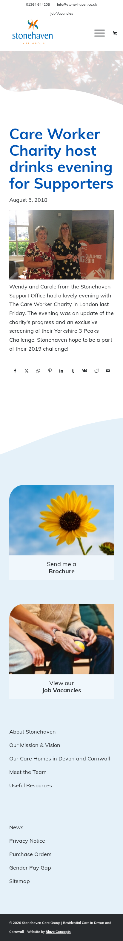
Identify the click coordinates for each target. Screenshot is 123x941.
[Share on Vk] (84, 371)
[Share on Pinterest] (50, 371)
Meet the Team (28, 772)
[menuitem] (104, 33)
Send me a (61, 567)
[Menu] (99, 33)
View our (61, 686)
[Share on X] (27, 371)
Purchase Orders (30, 854)
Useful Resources (30, 785)
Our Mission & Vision (34, 745)
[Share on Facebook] (15, 371)
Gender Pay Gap (30, 867)
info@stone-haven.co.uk (77, 4)
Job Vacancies (61, 13)
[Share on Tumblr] (73, 371)
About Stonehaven (32, 731)
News (16, 827)
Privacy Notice (27, 840)
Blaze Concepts (58, 932)
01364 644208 (38, 4)
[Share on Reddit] (96, 371)
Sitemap (19, 881)
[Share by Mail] (108, 371)
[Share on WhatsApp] (38, 371)
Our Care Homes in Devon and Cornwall (59, 758)
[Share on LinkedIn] (61, 371)
